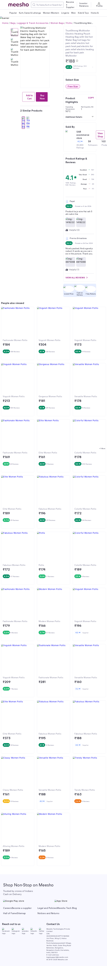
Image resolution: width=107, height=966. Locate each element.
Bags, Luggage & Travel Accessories (29, 23)
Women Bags (57, 23)
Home (5, 23)
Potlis (69, 23)
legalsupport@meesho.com (57, 957)
